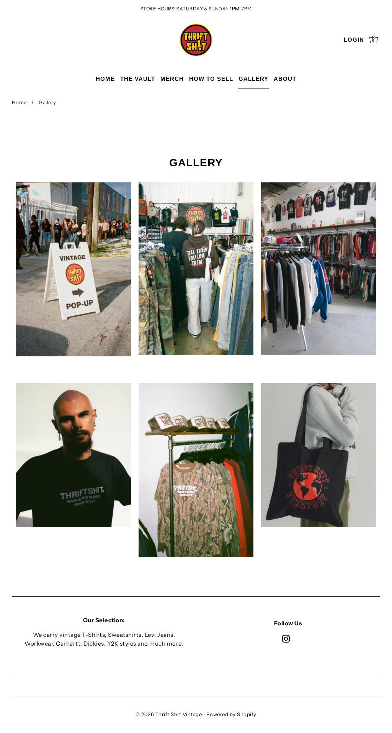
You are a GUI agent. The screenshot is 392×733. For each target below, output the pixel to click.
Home (19, 102)
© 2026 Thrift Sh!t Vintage (169, 714)
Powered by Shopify (231, 714)
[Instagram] (286, 638)
